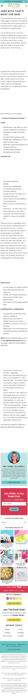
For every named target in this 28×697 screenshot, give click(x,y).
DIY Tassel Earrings (21, 543)
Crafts (21, 629)
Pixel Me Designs (16, 649)
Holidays (7, 633)
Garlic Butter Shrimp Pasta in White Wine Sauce (7, 582)
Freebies (20, 636)
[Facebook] (10, 598)
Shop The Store (14, 603)
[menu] (2, 6)
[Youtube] (20, 598)
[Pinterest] (7, 598)
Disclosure (19, 646)
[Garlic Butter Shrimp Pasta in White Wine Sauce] (7, 579)
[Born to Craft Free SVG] (20, 579)
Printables (20, 633)
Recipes (7, 629)
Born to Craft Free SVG (21, 580)
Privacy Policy (13, 646)
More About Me (14, 482)
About (7, 646)
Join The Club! (14, 620)
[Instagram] (14, 598)
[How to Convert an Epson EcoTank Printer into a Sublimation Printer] (7, 542)
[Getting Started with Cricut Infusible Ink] (7, 562)
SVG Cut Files (7, 636)
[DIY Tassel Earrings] (20, 542)
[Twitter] (17, 598)
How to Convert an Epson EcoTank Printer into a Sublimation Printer (7, 545)
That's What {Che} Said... (14, 6)
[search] (26, 6)
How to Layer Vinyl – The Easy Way (21, 564)
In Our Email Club (13, 1)
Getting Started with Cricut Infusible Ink (7, 564)
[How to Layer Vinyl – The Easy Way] (20, 562)
